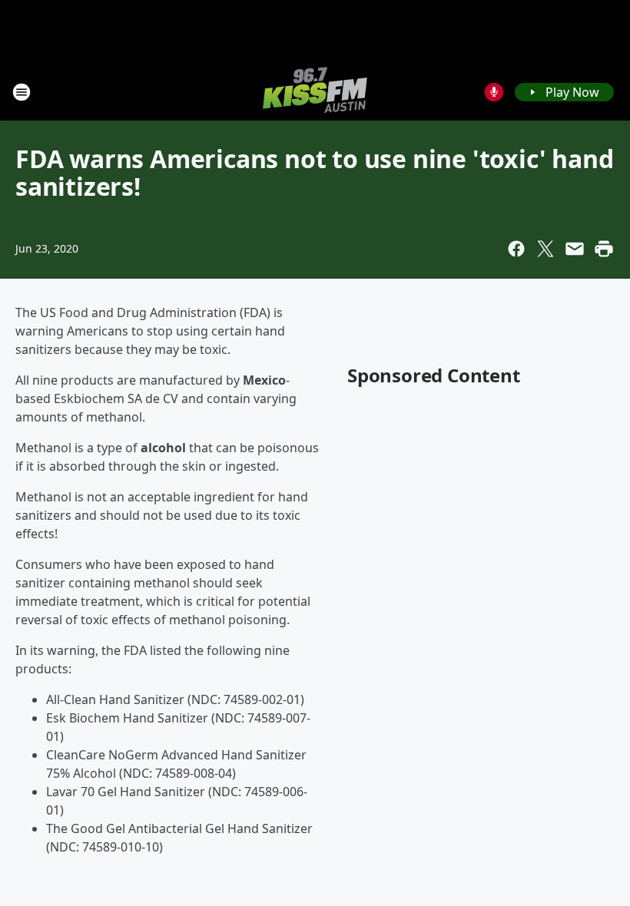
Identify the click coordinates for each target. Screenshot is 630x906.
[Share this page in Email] (574, 249)
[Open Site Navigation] (21, 92)
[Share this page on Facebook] (516, 249)
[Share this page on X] (545, 249)
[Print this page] (604, 249)
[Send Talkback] (494, 92)
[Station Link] (315, 92)
